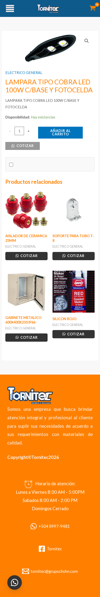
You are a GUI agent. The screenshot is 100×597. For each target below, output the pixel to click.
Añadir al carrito (60, 132)
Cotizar (25, 146)
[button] (86, 41)
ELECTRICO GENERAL (23, 73)
